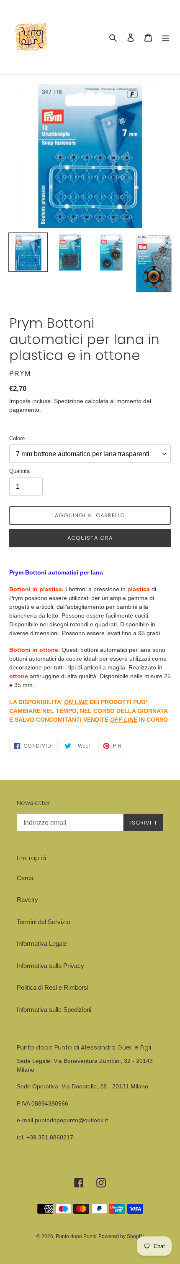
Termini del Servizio (43, 921)
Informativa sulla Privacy (50, 965)
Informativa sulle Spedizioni (54, 1009)
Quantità (19, 471)
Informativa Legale (42, 943)
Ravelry (27, 899)
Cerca (25, 877)
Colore (17, 438)
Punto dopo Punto (76, 1236)
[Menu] (166, 37)
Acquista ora (89, 538)
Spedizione (68, 401)
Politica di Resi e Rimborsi (52, 987)
